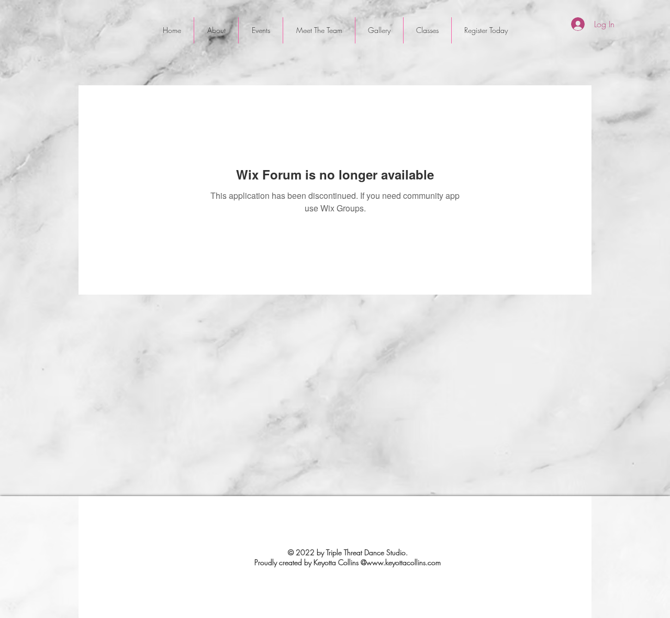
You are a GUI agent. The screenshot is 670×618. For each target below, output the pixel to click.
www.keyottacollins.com (403, 562)
